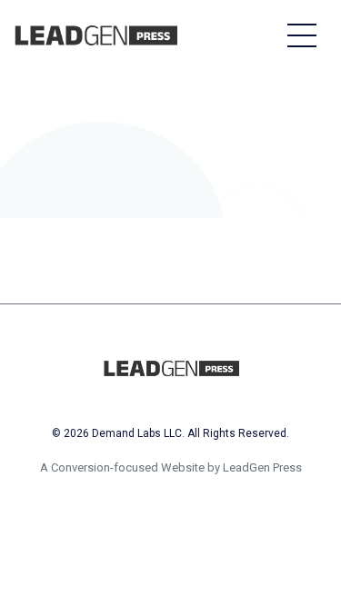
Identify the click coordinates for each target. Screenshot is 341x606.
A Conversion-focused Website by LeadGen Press (171, 467)
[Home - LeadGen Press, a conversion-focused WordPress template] (95, 35)
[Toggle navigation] (301, 34)
